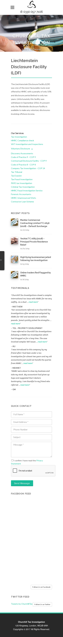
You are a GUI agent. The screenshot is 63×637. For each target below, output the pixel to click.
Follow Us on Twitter (42, 604)
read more (33, 302)
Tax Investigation (19, 137)
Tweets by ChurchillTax (22, 604)
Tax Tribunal (16, 172)
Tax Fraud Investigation (22, 179)
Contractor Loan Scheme (22, 201)
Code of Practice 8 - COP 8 (23, 164)
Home (24, 49)
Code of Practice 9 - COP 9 (23, 157)
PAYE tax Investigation (21, 183)
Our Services (35, 49)
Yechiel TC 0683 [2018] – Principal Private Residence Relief (34, 241)
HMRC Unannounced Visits (23, 198)
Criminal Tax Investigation (23, 187)
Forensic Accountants (21, 194)
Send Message (22, 483)
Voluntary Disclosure (22, 148)
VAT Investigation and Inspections (27, 144)
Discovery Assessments (22, 153)
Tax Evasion (16, 175)
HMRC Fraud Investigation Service (26, 190)
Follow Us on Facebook (41, 587)
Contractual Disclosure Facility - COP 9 (29, 161)
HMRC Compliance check (22, 140)
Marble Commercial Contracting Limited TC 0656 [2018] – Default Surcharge (35, 223)
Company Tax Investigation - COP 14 (28, 168)
